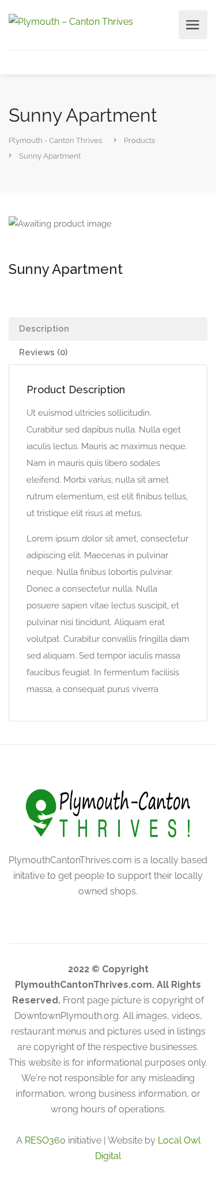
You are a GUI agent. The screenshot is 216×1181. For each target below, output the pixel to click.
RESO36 (42, 1140)
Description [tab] (44, 329)
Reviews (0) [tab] (43, 352)
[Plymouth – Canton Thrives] (71, 21)
